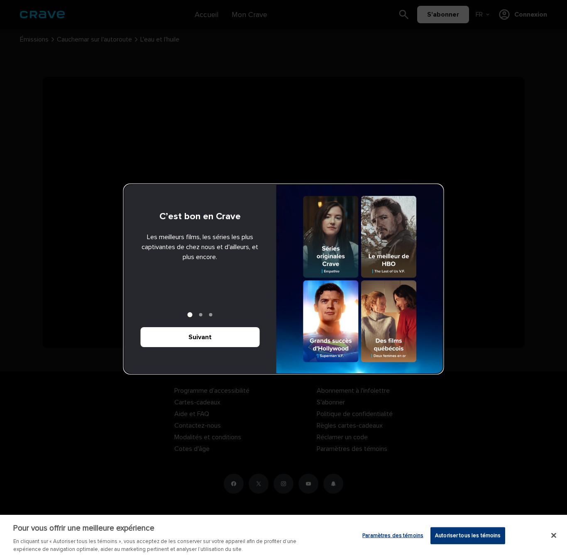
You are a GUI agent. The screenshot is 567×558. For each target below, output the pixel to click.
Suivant (200, 337)
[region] (283, 536)
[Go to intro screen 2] (201, 314)
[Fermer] (554, 535)
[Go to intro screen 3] (211, 314)
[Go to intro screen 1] (190, 314)
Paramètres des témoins (392, 535)
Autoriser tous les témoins (468, 535)
